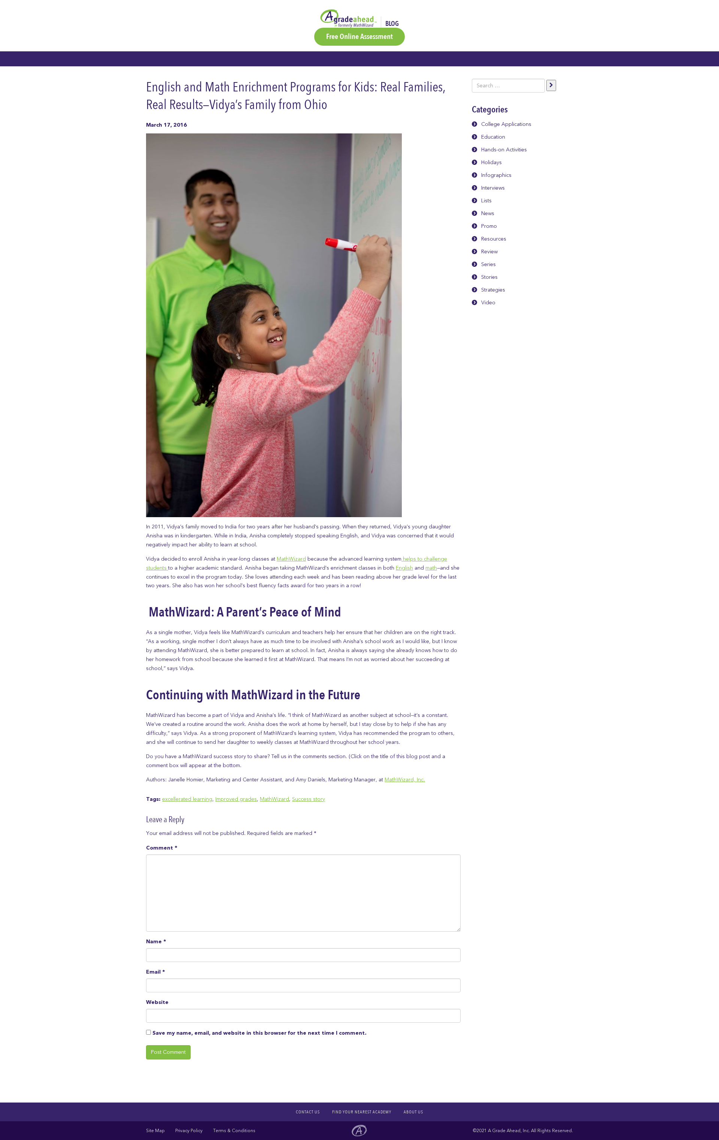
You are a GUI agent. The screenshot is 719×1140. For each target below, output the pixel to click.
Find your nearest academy (361, 1112)
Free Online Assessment (359, 36)
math (431, 567)
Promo (489, 226)
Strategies (493, 289)
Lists (486, 200)
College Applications (506, 124)
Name (156, 941)
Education (493, 137)
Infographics (496, 175)
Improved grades (236, 799)
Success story (308, 799)
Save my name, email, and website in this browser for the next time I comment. (259, 1033)
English (404, 567)
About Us (413, 1112)
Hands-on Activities (504, 149)
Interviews (493, 187)
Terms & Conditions (234, 1131)
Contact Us (308, 1112)
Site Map (155, 1131)
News (487, 213)
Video (488, 302)
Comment (161, 847)
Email (155, 971)
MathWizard (291, 559)
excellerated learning (187, 799)
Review (489, 251)
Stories (489, 277)
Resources (493, 238)
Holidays (491, 162)
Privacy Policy (189, 1131)
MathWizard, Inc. (405, 779)
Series (488, 264)
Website (157, 1002)
